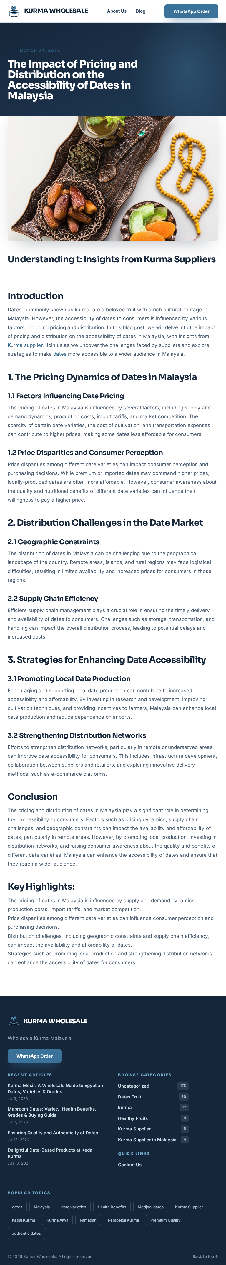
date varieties (73, 1206)
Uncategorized (152, 1086)
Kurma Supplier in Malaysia (152, 1140)
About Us (117, 11)
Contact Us (130, 1164)
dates (60, 354)
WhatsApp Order (191, 11)
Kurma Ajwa (57, 1220)
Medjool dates (151, 1206)
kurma (152, 1107)
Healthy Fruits (152, 1118)
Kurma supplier (25, 345)
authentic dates (26, 1233)
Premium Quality (165, 1220)
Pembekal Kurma (123, 1220)
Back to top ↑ (205, 1256)
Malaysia (42, 1206)
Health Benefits (112, 1206)
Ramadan (88, 1220)
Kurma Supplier (152, 1129)
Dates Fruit (152, 1097)
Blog (140, 11)
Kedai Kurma (23, 1220)
